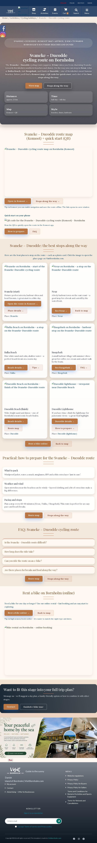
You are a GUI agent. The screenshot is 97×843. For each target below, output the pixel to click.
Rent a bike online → (18, 613)
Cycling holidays (28, 18)
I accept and (35, 826)
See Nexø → (61, 310)
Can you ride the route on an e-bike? (23, 560)
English (63, 3)
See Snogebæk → (63, 367)
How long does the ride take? (19, 551)
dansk (89, 3)
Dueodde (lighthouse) (67, 434)
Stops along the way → (48, 201)
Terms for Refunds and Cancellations (76, 802)
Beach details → (16, 367)
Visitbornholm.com (54, 838)
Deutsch (80, 3)
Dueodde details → (64, 421)
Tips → (35, 367)
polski (71, 3)
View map (34, 85)
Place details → (16, 310)
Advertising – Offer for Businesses (20, 792)
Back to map (81, 310)
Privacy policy (46, 826)
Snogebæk (62, 373)
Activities (14, 18)
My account (11, 784)
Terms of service (31, 826)
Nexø (60, 316)
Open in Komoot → (18, 201)
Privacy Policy (72, 780)
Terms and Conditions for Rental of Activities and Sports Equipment (79, 794)
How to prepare (16, 231)
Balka (12, 373)
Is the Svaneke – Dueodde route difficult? (26, 542)
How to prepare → (64, 428)
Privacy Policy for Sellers (77, 787)
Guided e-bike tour (33, 707)
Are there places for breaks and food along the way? (31, 570)
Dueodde (14, 434)
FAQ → (83, 367)
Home (5, 18)
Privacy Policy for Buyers (77, 783)
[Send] (58, 821)
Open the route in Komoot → (23, 303)
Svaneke (14, 316)
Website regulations (75, 776)
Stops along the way (57, 85)
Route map (13, 428)
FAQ (35, 231)
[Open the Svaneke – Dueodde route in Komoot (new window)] (48, 172)
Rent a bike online (37, 443)
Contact (11, 706)
